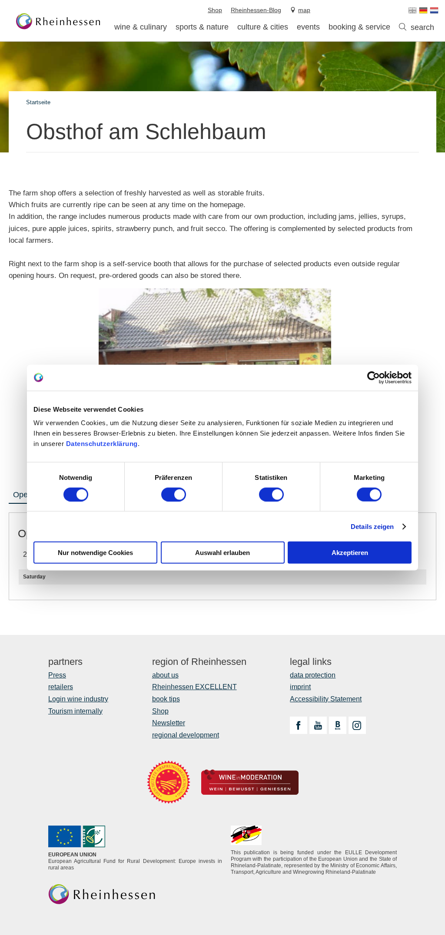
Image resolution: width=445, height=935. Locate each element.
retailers (60, 687)
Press (57, 675)
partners (65, 662)
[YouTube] (318, 725)
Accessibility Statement (326, 699)
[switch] (173, 494)
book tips (166, 699)
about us (165, 675)
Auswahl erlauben (222, 552)
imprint (300, 687)
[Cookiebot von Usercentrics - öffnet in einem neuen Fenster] (373, 377)
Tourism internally (75, 711)
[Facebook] (298, 725)
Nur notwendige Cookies (95, 552)
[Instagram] (357, 725)
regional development (185, 735)
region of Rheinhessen (199, 662)
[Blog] (337, 725)
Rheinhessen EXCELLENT (194, 687)
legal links (311, 662)
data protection (312, 675)
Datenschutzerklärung (102, 443)
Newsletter (168, 723)
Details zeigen (372, 526)
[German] (423, 10)
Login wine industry (78, 699)
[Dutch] (434, 10)
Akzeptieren (350, 552)
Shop (160, 711)
